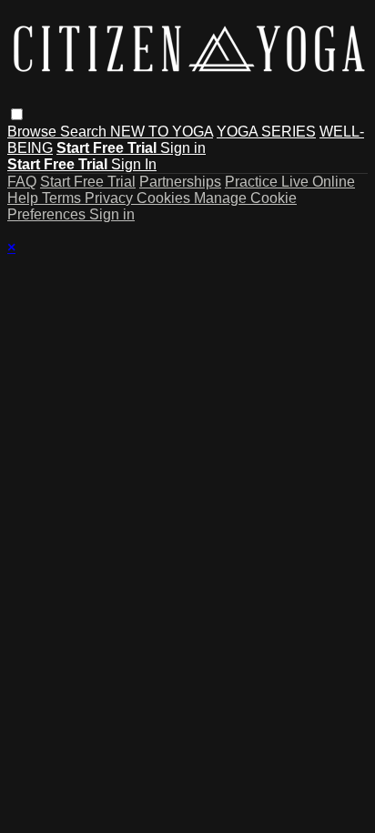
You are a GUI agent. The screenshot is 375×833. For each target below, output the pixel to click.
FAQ (21, 181)
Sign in (183, 148)
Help (24, 198)
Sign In (134, 164)
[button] (17, 114)
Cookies (165, 198)
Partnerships (180, 181)
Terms (63, 198)
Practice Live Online (290, 181)
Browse (33, 131)
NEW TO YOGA (161, 131)
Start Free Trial (88, 181)
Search (85, 131)
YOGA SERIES (266, 131)
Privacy (111, 198)
